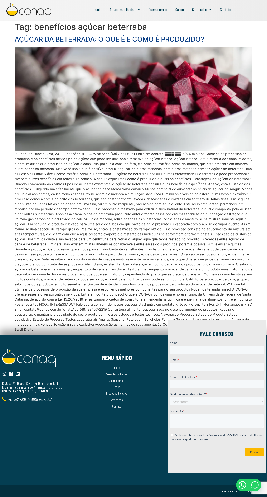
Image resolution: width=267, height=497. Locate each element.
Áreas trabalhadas (122, 9)
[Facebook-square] (11, 374)
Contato (225, 9)
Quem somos (158, 9)
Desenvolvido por (231, 491)
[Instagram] (4, 374)
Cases (179, 9)
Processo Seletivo (116, 393)
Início (97, 9)
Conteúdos (199, 9)
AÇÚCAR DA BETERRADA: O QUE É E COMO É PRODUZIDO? (109, 39)
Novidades (117, 400)
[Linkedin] (17, 374)
